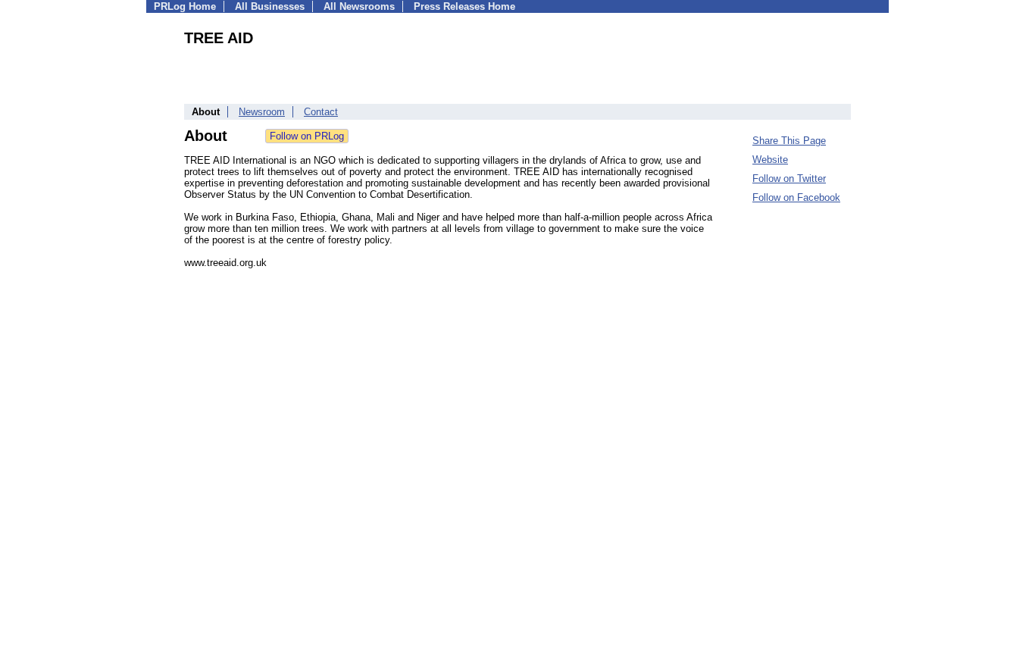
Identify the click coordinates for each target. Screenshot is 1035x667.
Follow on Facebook (796, 197)
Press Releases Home (464, 6)
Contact (321, 111)
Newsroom (262, 111)
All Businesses (270, 6)
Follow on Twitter (789, 178)
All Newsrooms (359, 6)
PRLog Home (185, 6)
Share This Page (789, 140)
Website (770, 159)
